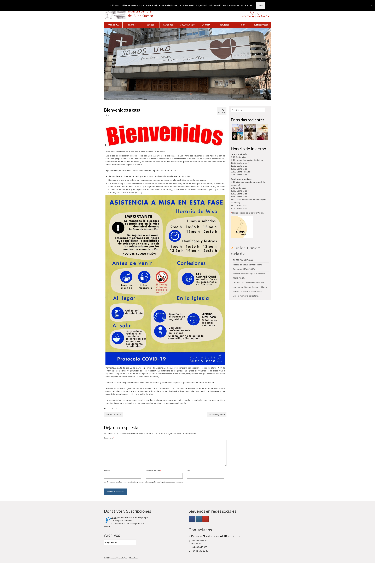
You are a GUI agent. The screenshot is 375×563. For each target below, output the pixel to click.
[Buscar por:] (248, 109)
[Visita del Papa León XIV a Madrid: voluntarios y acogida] (262, 136)
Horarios (108, 409)
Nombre (107, 471)
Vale (260, 5)
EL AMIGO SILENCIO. (243, 260)
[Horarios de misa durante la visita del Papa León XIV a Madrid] (237, 128)
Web (188, 471)
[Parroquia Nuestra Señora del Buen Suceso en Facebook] (192, 519)
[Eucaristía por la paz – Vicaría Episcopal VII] (262, 128)
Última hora (115, 409)
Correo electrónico (153, 471)
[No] (371, 5)
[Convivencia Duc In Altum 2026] (249, 128)
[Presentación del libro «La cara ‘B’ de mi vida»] (237, 136)
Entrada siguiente (216, 414)
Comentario (109, 438)
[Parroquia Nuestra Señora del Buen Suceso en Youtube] (205, 519)
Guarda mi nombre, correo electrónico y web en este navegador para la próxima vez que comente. (145, 482)
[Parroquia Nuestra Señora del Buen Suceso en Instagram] (199, 519)
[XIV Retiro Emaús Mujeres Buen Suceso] (249, 136)
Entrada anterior (113, 414)
